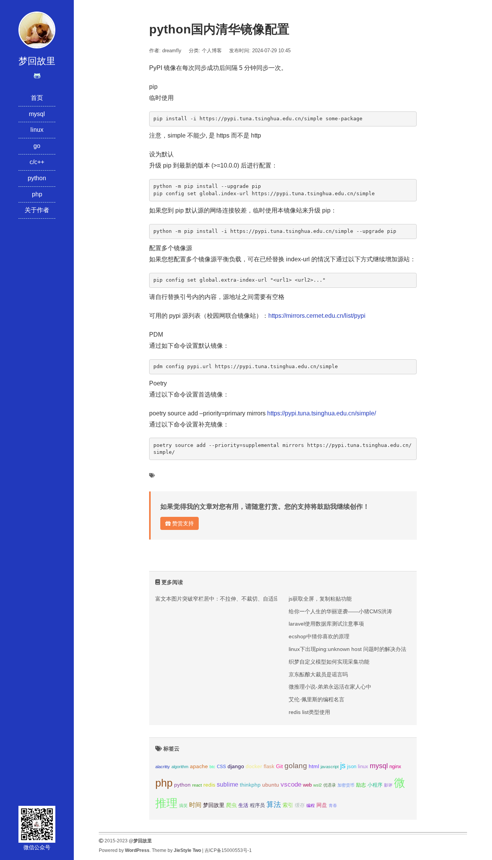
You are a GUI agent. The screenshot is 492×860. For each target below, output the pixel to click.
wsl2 (317, 785)
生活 (243, 805)
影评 (388, 785)
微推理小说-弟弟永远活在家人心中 (330, 687)
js (343, 765)
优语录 (329, 785)
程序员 (257, 805)
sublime (227, 784)
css (221, 766)
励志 (361, 785)
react (197, 785)
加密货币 (345, 785)
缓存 (300, 805)
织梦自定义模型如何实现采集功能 (329, 662)
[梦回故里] (36, 29)
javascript (330, 766)
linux (36, 129)
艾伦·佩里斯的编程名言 (316, 699)
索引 (288, 805)
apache (199, 766)
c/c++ (37, 162)
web (307, 785)
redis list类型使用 (309, 712)
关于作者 (37, 210)
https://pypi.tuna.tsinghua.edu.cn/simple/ (321, 413)
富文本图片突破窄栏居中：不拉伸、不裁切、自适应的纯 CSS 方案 (234, 599)
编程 (310, 805)
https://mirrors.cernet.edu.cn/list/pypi (317, 315)
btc (212, 766)
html (314, 766)
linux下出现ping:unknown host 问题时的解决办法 (347, 649)
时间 (195, 805)
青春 (333, 805)
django (236, 766)
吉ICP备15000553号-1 (228, 850)
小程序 (374, 785)
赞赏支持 (182, 523)
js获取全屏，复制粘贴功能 (320, 599)
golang (295, 766)
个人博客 (212, 50)
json (351, 766)
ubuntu (270, 785)
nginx (395, 766)
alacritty (162, 766)
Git (279, 766)
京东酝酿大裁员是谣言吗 (318, 674)
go (36, 146)
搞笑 (183, 805)
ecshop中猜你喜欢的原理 (319, 636)
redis (209, 785)
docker (254, 766)
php (37, 194)
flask (269, 766)
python (37, 178)
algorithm (179, 766)
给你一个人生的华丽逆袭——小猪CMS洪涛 (340, 611)
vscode (291, 784)
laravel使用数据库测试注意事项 (326, 624)
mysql (37, 114)
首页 (37, 98)
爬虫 (231, 805)
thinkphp (250, 785)
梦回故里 (213, 805)
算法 (273, 804)
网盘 (321, 805)
